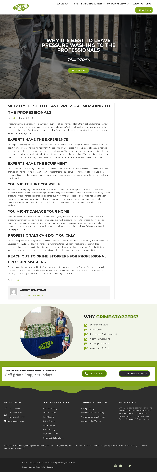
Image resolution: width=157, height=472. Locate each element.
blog (18, 280)
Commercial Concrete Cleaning (93, 417)
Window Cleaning (49, 412)
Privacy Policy (40, 467)
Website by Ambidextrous (66, 463)
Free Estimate (144, 10)
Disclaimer (50, 467)
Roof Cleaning (48, 417)
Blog (148, 4)
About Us (138, 4)
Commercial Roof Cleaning (91, 421)
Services (24, 467)
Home (75, 4)
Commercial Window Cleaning (92, 412)
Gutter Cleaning (49, 421)
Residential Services (91, 4)
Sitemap (32, 467)
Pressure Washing (50, 408)
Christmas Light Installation (53, 438)
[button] (115, 466)
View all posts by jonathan (32, 295)
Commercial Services (118, 4)
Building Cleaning (87, 408)
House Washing (49, 425)
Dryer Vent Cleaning (50, 433)
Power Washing (49, 429)
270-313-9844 (63, 4)
